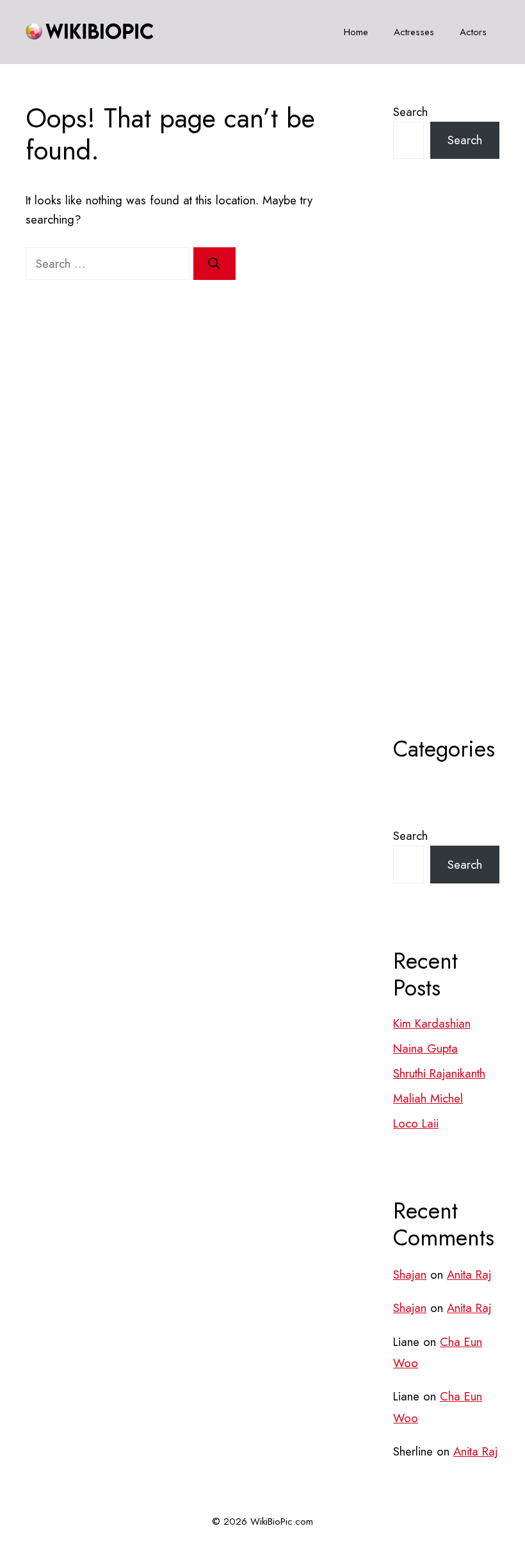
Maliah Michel (428, 1098)
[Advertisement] (446, 479)
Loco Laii (416, 1123)
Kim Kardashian (432, 1023)
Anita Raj (469, 1274)
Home (356, 32)
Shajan (409, 1274)
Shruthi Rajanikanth (439, 1073)
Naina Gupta (425, 1048)
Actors (473, 32)
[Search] (214, 264)
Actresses (414, 32)
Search (410, 111)
